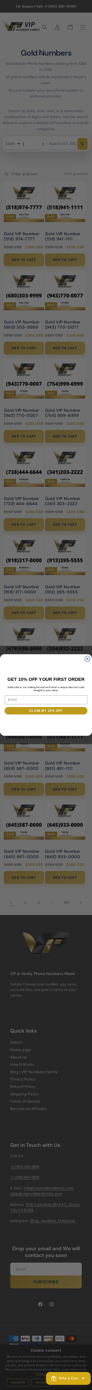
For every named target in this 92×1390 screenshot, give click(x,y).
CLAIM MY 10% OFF (46, 710)
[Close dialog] (87, 659)
